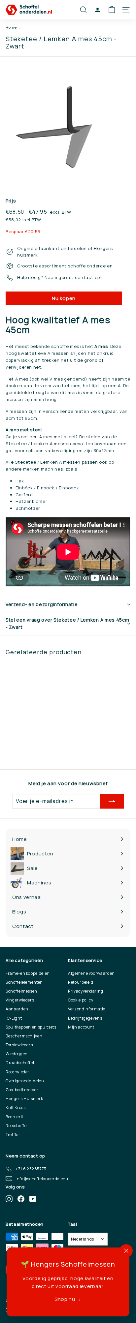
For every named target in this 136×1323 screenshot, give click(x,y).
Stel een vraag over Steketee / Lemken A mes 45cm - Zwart (67, 623)
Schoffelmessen (21, 991)
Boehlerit (14, 1117)
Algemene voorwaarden (91, 973)
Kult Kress (16, 1107)
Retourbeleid (80, 982)
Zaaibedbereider (22, 1089)
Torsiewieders (19, 1045)
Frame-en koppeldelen (28, 973)
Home (11, 27)
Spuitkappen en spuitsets (31, 1027)
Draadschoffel (20, 1062)
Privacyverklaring (85, 991)
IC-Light (14, 1018)
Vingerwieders (20, 1000)
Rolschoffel (17, 1125)
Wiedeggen (17, 1054)
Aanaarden (17, 1009)
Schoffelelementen (24, 982)
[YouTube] (32, 1198)
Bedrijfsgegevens (85, 1018)
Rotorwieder (17, 1072)
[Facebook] (20, 1198)
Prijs (11, 201)
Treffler (13, 1134)
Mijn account (81, 1027)
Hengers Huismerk (24, 1098)
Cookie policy (80, 1000)
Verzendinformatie (86, 1009)
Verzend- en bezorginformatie (42, 604)
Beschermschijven (24, 1036)
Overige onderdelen (25, 1081)
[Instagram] (9, 1198)
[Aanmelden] (112, 801)
